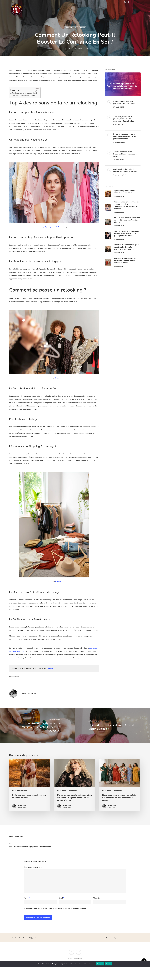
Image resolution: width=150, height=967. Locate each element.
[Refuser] (147, 964)
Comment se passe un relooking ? (23, 95)
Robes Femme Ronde (69, 790)
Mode (82, 28)
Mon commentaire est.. (33, 867)
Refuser (108, 964)
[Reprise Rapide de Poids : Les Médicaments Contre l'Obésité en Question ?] (37, 725)
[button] (140, 2)
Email (61, 898)
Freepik (58, 378)
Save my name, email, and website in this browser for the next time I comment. (56, 908)
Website (96, 898)
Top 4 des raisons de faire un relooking (25, 93)
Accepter (100, 964)
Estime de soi (71, 28)
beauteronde (58, 49)
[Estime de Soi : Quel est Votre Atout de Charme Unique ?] (112, 725)
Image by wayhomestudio (50, 227)
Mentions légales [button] (112, 938)
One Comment (91, 49)
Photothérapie (22, 790)
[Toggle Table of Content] (36, 90)
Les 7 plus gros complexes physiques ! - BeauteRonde (30, 847)
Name (27, 898)
